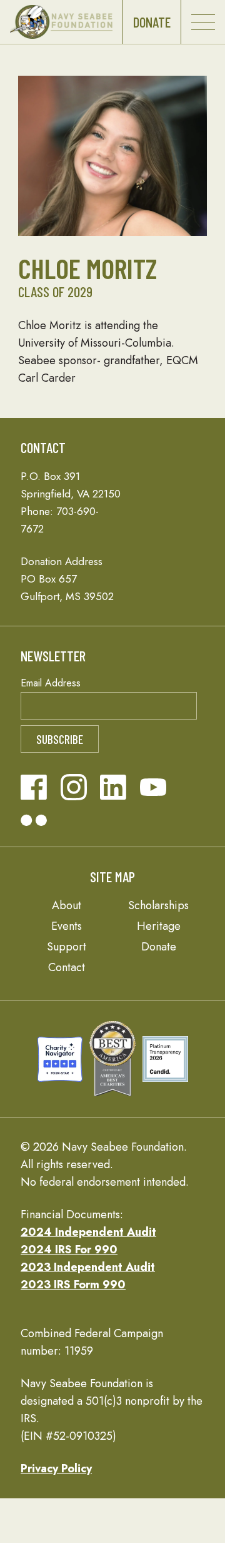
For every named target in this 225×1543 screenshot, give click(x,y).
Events (66, 926)
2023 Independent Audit (88, 1267)
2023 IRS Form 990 (73, 1284)
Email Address (51, 683)
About (66, 905)
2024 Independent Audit (88, 1232)
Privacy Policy (56, 1468)
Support (66, 947)
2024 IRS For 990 (69, 1249)
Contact (66, 967)
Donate (152, 22)
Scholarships (158, 905)
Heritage (159, 926)
